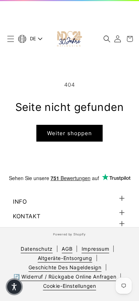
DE (33, 38)
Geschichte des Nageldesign (65, 267)
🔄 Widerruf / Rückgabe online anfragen (65, 277)
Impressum (95, 249)
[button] (10, 39)
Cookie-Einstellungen (69, 286)
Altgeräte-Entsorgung (65, 258)
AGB (67, 249)
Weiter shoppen (69, 133)
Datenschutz (37, 249)
